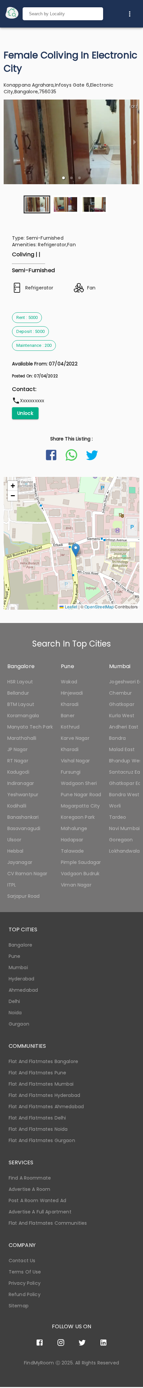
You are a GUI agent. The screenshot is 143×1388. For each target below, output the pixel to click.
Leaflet (70, 606)
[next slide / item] (134, 142)
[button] (63, 178)
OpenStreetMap (99, 606)
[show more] (130, 14)
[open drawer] (12, 14)
